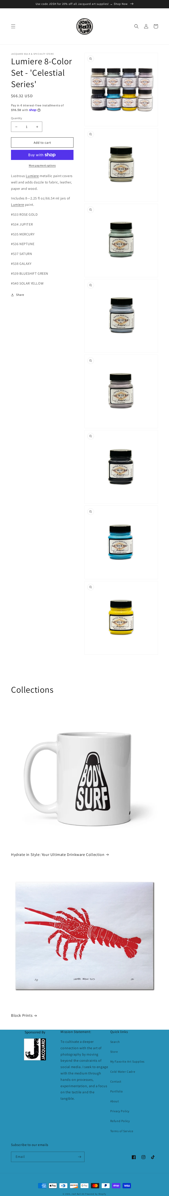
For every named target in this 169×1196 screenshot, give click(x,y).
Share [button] (20, 295)
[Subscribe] (79, 1157)
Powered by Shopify (95, 1193)
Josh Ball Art (77, 1193)
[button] (13, 26)
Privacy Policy (119, 1111)
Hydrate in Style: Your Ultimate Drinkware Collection (57, 854)
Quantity (16, 118)
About (114, 1101)
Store (114, 1052)
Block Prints (21, 1015)
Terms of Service (121, 1131)
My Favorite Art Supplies (127, 1061)
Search (115, 1042)
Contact (115, 1081)
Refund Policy (120, 1121)
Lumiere (32, 176)
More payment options (42, 165)
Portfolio (116, 1091)
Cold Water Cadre (122, 1072)
